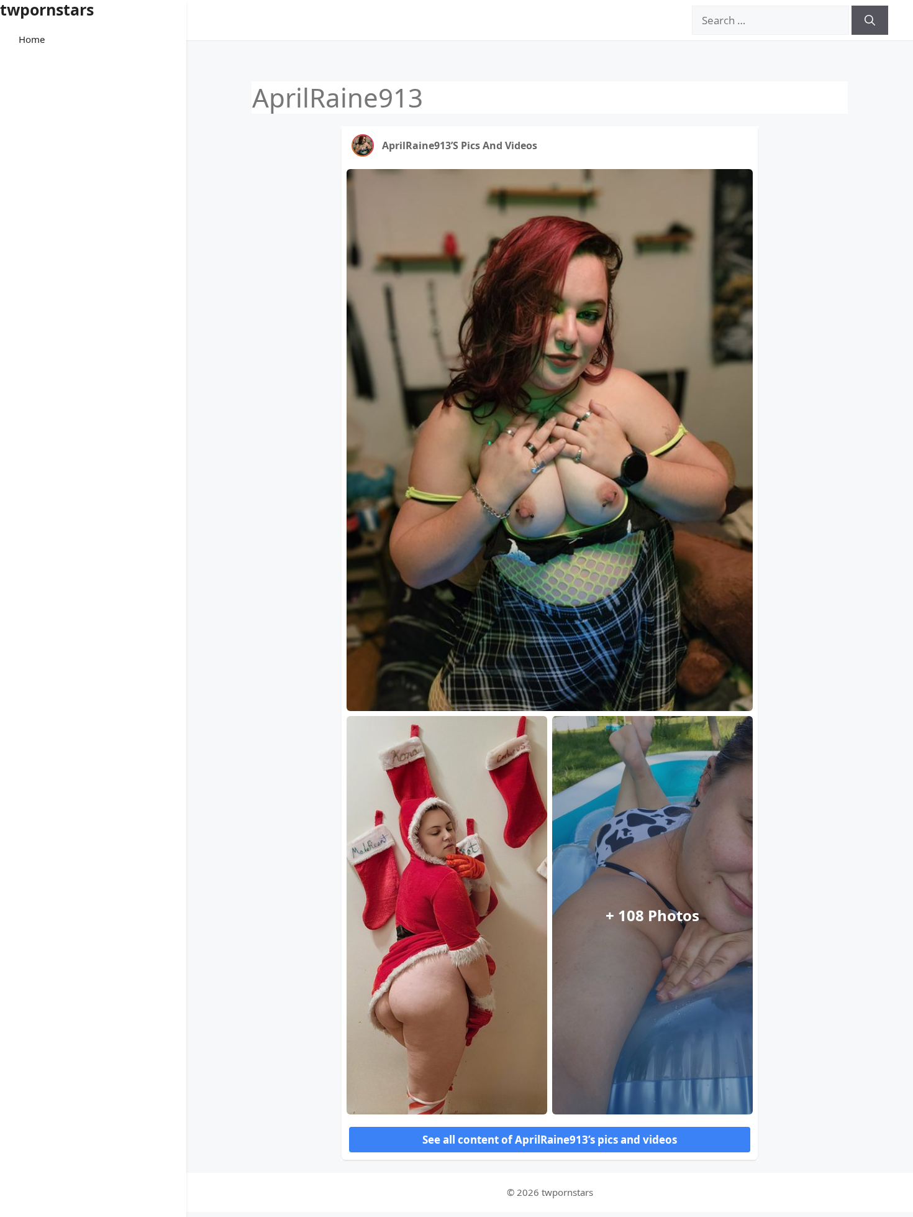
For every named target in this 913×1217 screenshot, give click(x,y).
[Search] (870, 20)
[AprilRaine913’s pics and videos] (363, 145)
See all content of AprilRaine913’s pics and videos (549, 1139)
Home (32, 39)
